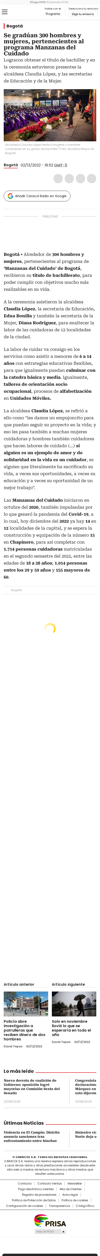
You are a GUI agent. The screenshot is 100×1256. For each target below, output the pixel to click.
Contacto (25, 1183)
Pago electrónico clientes (36, 1189)
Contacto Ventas (49, 1183)
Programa (53, 14)
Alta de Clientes (71, 1189)
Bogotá (15, 26)
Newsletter (75, 1183)
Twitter (69, 178)
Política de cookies (75, 1200)
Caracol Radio (23, 12)
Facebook (58, 178)
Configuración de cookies (24, 1206)
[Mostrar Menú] (4, 12)
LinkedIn (80, 178)
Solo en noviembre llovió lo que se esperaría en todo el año (71, 1028)
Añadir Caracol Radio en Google (41, 196)
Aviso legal (70, 1195)
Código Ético (85, 1206)
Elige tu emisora (83, 14)
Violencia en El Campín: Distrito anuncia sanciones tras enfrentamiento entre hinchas (32, 1137)
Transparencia (59, 1206)
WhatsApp (91, 178)
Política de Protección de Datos (34, 1200)
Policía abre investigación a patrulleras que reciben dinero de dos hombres (24, 1030)
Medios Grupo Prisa (50, 1231)
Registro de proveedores (39, 1195)
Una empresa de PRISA (50, 1220)
